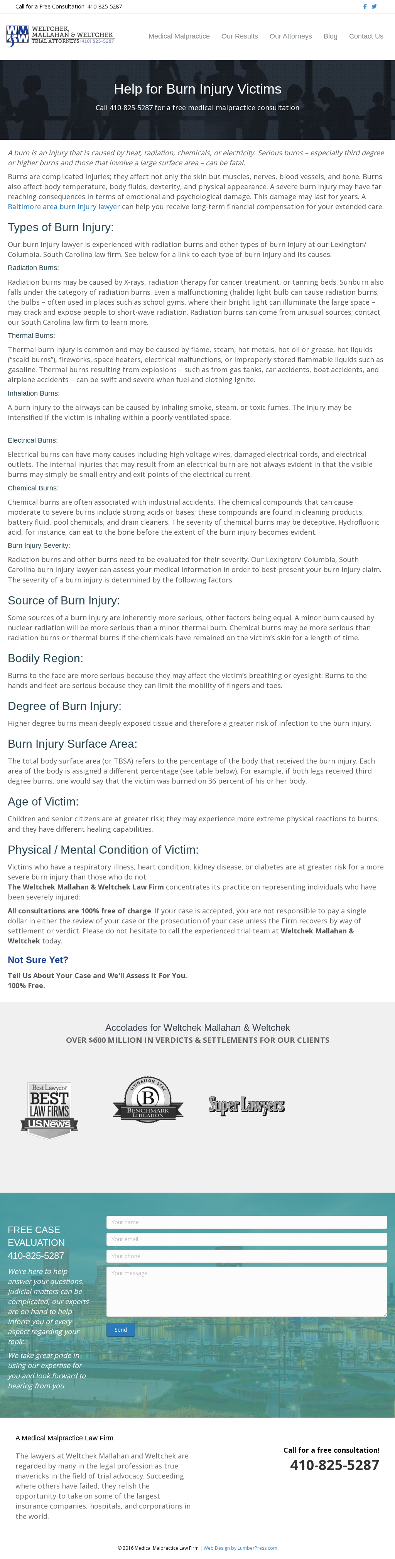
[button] (120, 1330)
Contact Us (366, 36)
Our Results (239, 36)
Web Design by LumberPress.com (240, 1548)
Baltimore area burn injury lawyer (64, 206)
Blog (331, 36)
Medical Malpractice (179, 36)
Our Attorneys (291, 36)
